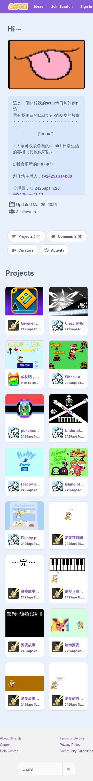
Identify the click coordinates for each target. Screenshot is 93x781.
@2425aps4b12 (28, 194)
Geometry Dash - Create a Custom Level (31, 323)
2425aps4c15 (74, 329)
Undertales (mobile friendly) (74, 430)
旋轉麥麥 (72, 644)
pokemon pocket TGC (31, 430)
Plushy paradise (31, 537)
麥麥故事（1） (31, 698)
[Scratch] (18, 6)
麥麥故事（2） (31, 644)
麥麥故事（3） (31, 591)
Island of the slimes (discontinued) (74, 484)
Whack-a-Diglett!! (74, 376)
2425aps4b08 (31, 329)
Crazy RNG (74, 323)
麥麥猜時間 (74, 537)
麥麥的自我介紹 (74, 698)
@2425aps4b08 (57, 176)
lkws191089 (29, 382)
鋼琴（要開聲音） (74, 591)
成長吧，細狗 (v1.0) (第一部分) (31, 376)
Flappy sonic (31, 484)
